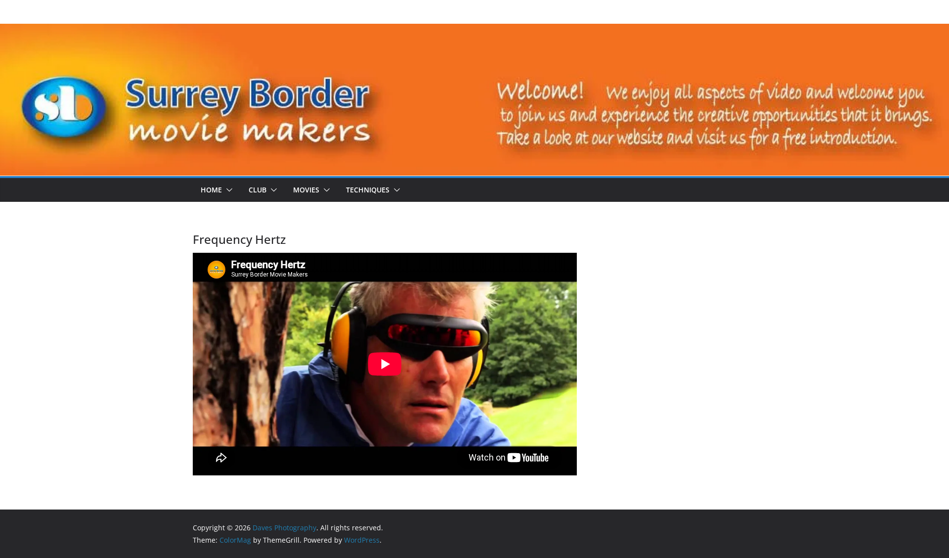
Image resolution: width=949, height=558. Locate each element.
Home (211, 189)
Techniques (367, 189)
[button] (227, 190)
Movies (306, 189)
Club (257, 189)
